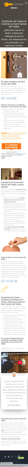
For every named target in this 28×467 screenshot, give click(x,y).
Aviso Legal (21, 463)
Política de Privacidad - (14, 463)
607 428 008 (8, 98)
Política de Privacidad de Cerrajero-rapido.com (13, 154)
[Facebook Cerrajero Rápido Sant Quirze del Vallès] (8, 457)
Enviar (3, 158)
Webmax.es (18, 461)
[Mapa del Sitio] (15, 457)
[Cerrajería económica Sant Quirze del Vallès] (26, 2)
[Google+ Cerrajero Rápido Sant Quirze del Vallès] (12, 457)
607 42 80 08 (14, 48)
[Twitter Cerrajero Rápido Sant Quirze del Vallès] (5, 457)
